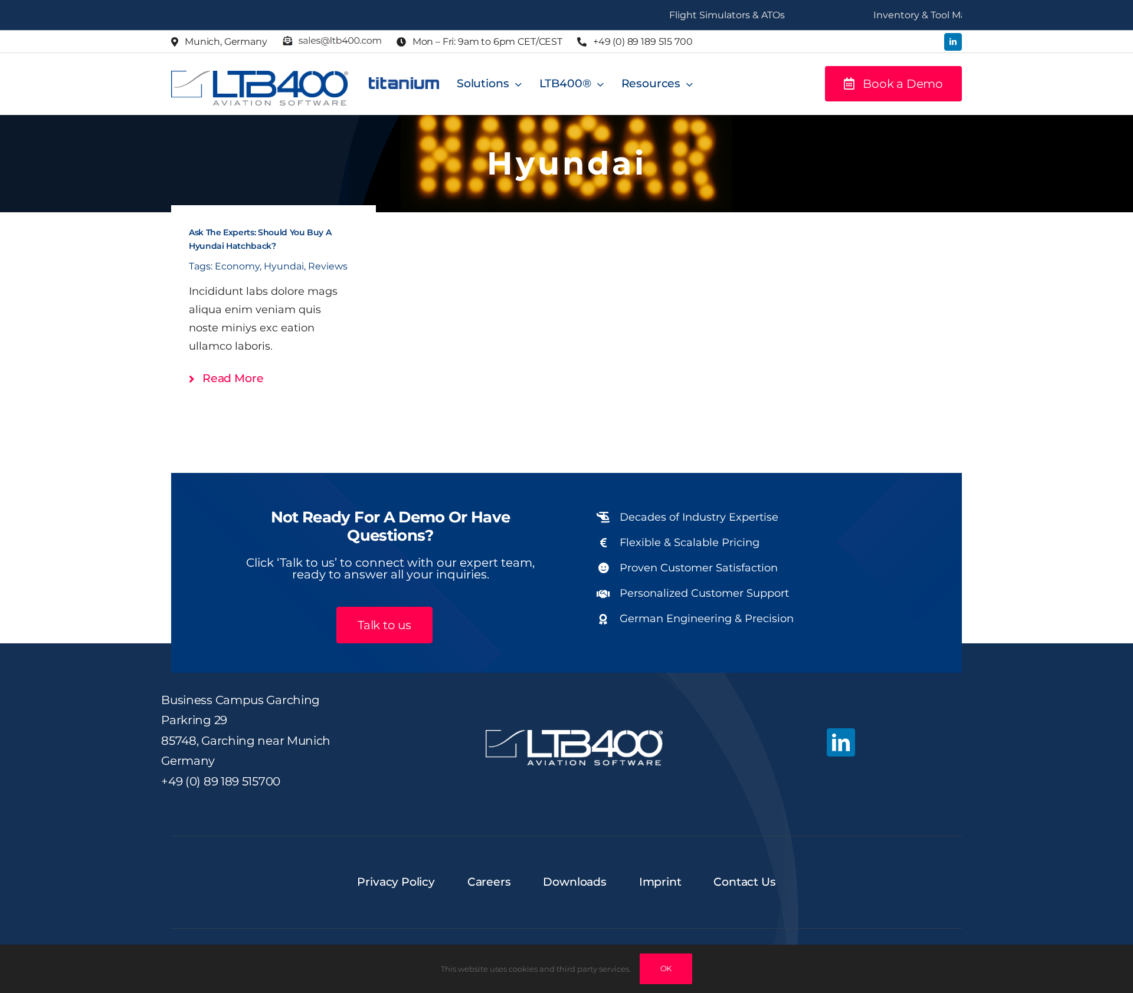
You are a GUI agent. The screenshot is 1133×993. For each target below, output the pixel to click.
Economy (237, 266)
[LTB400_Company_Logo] (259, 76)
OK (666, 968)
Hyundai (284, 266)
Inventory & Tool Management (917, 15)
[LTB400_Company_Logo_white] (574, 735)
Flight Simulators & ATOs (699, 15)
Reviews (328, 266)
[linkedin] (953, 42)
